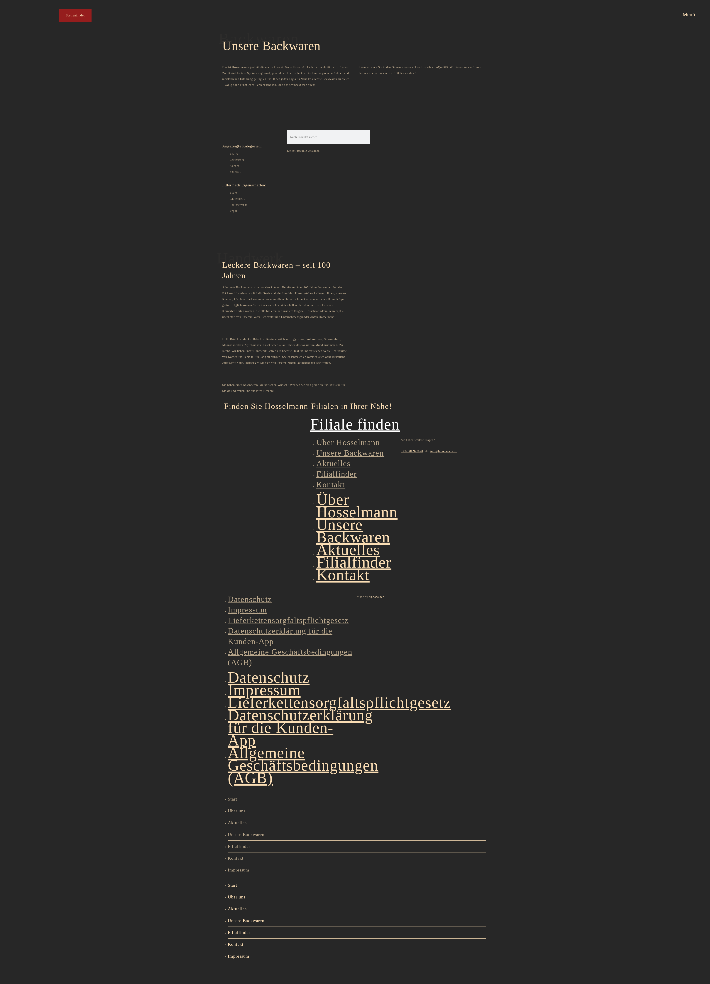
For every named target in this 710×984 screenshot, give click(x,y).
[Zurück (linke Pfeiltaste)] (11, 980)
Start (232, 799)
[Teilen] (57, 972)
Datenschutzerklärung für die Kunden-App (300, 727)
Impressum (247, 609)
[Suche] (358, 137)
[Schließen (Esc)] (80, 972)
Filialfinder (336, 474)
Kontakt (330, 484)
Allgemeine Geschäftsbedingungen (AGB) (303, 765)
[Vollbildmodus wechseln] (34, 972)
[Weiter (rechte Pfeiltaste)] (34, 980)
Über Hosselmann (348, 442)
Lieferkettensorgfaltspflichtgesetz (288, 620)
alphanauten (376, 596)
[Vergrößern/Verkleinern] (11, 972)
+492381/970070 (412, 451)
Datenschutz (250, 599)
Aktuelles (333, 463)
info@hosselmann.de (443, 451)
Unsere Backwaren (350, 452)
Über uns (236, 810)
